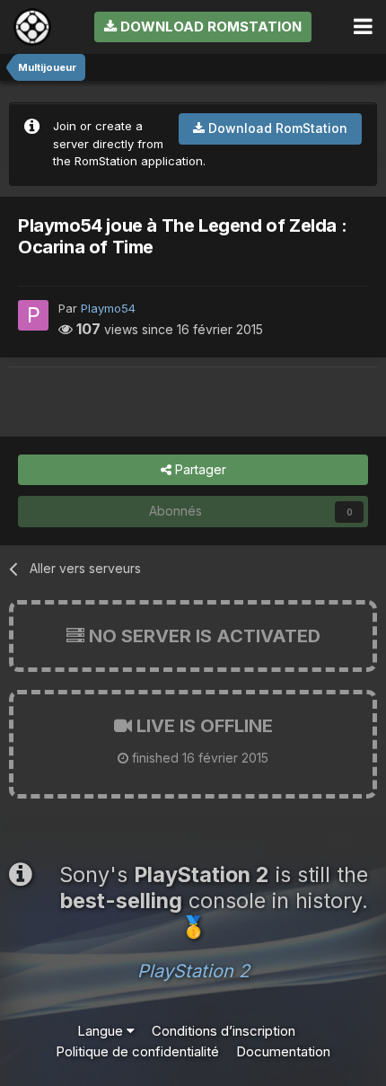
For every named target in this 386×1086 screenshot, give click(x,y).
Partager (198, 469)
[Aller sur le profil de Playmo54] (33, 315)
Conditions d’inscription (223, 1030)
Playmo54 (108, 308)
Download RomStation (209, 26)
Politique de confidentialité (137, 1051)
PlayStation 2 (193, 971)
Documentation (283, 1051)
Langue (102, 1030)
